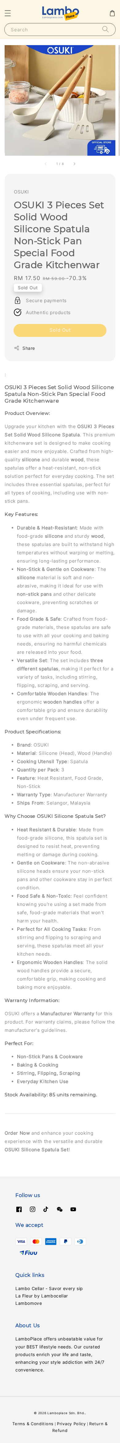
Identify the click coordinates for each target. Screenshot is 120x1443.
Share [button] (28, 348)
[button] (7, 13)
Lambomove (28, 1303)
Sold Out (60, 330)
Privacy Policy (71, 1423)
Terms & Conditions (33, 1423)
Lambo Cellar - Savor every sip (49, 1288)
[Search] (105, 29)
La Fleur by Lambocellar (41, 1295)
